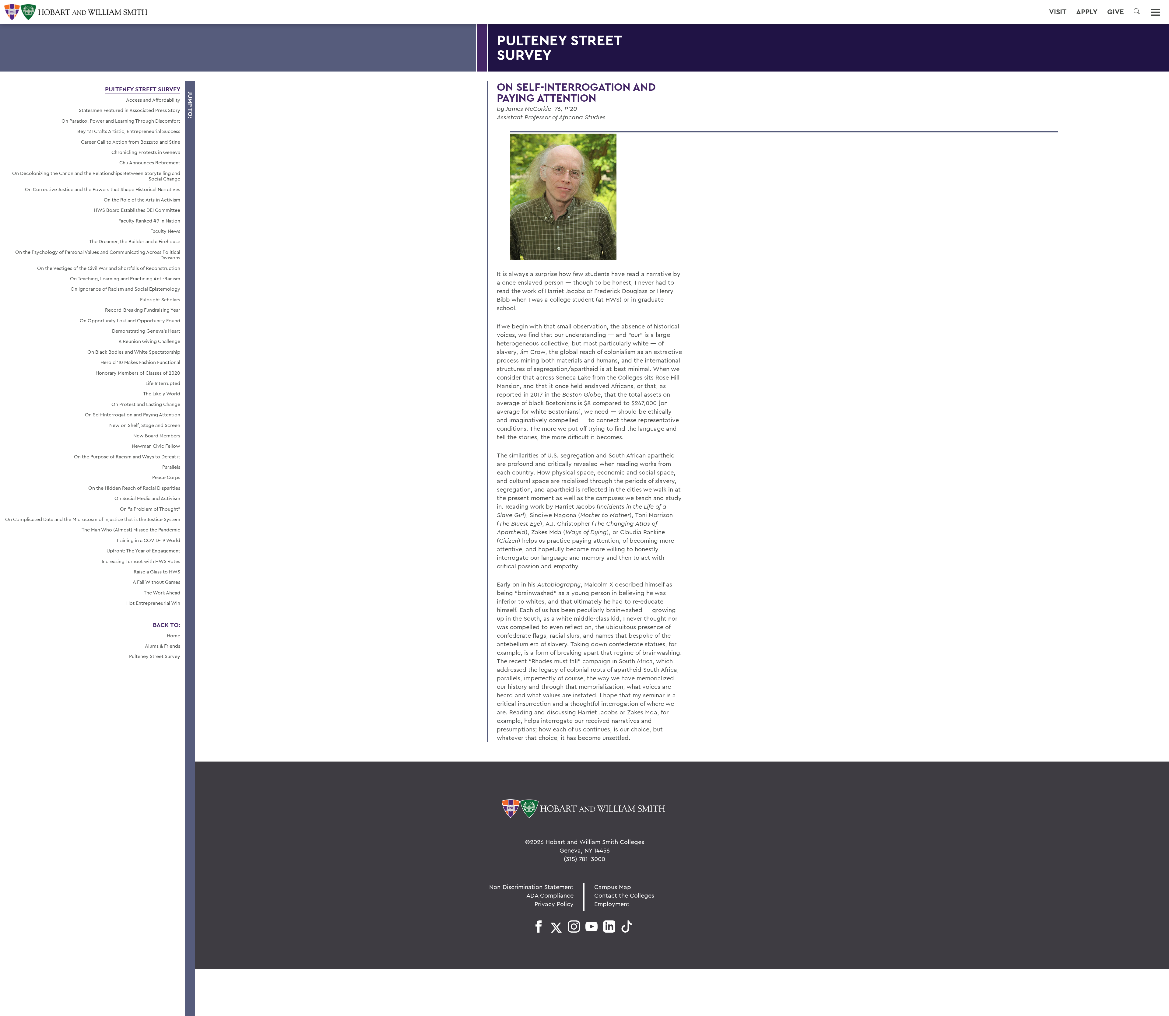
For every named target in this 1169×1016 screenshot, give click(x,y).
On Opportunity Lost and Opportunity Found (130, 320)
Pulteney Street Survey (142, 89)
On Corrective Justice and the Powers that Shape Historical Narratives (102, 189)
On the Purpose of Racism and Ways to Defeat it (127, 456)
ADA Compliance (550, 895)
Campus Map (612, 887)
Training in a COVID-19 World (148, 540)
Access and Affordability (153, 100)
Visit (1057, 12)
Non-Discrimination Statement (531, 887)
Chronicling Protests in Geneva (145, 152)
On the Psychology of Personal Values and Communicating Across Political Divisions (97, 255)
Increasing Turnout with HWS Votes (141, 561)
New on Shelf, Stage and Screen (144, 425)
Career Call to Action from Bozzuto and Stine (130, 142)
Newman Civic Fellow (156, 446)
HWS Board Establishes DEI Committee (137, 210)
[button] (1137, 11)
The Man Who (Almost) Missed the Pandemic (131, 529)
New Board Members (156, 435)
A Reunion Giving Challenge (149, 341)
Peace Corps (166, 477)
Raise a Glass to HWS (157, 571)
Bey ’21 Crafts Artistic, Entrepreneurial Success (128, 131)
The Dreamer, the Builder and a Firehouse (134, 241)
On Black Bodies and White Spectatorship (133, 352)
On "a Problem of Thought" (150, 509)
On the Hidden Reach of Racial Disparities (134, 488)
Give (1115, 12)
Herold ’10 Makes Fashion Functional (140, 362)
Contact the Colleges (624, 895)
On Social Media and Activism (147, 498)
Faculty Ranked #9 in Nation (149, 220)
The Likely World (161, 393)
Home (173, 635)
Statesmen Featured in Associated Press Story (129, 110)
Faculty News (165, 231)
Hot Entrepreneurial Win (153, 603)
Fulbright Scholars (160, 299)
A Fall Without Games (156, 582)
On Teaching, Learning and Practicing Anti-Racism (125, 278)
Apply (1086, 12)
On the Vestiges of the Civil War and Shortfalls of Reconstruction (108, 268)
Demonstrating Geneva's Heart (146, 331)
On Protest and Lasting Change (145, 404)
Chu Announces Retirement (149, 162)
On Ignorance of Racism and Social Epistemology (125, 289)
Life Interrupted (163, 383)
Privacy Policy (554, 904)
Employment (612, 904)
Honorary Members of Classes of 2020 (138, 373)
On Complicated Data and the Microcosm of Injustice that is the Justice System (92, 519)
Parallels (171, 467)
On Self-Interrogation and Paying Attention (132, 414)
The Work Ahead (162, 592)
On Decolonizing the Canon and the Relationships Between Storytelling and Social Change (96, 176)
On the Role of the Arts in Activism (142, 199)
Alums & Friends (162, 646)
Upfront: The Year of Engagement (143, 550)
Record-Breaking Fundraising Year (142, 310)
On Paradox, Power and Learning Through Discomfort (120, 121)
